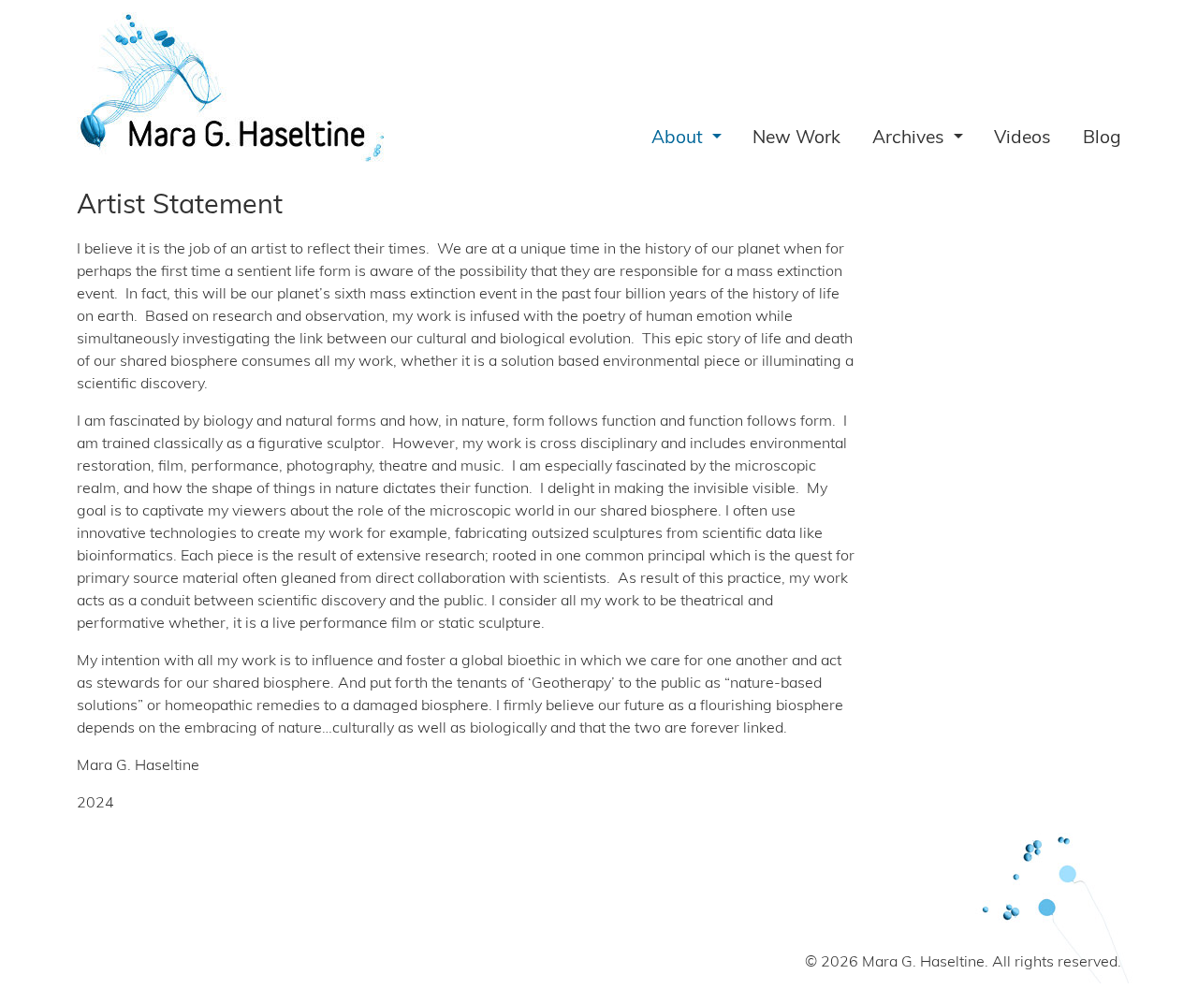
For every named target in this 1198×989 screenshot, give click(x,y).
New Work (796, 139)
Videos (1022, 139)
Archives (910, 139)
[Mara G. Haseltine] (232, 87)
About (679, 139)
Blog (1102, 139)
